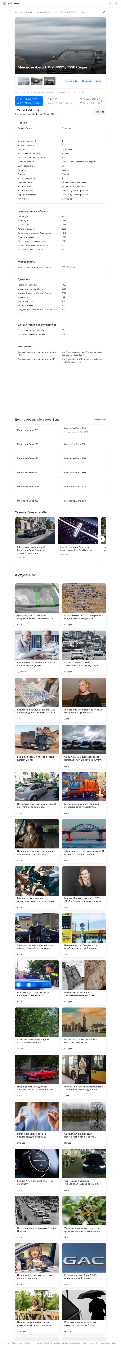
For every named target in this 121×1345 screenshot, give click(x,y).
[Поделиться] (104, 12)
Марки (29, 12)
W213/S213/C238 (69, 12)
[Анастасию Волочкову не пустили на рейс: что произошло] (84, 700)
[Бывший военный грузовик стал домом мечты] (37, 747)
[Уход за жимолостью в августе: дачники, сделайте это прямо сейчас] (84, 1218)
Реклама (28, 1343)
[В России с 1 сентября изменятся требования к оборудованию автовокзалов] (84, 1077)
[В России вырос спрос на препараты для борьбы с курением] (37, 1124)
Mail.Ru (6, 1343)
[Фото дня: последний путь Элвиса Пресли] (37, 1218)
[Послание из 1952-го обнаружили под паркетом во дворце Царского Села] (84, 605)
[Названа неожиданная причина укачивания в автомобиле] (37, 841)
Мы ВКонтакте (43, 1343)
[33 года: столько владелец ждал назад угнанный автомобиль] (37, 935)
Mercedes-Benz (44, 12)
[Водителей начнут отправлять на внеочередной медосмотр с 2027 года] (37, 700)
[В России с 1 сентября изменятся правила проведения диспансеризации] (37, 653)
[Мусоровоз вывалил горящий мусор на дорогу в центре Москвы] (84, 794)
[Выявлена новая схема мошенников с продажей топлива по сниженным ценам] (37, 888)
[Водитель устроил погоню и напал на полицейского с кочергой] (37, 982)
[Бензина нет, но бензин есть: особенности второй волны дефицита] (84, 935)
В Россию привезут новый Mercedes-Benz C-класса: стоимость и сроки (31, 550)
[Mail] (10, 3)
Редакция (55, 1343)
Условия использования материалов (78, 1343)
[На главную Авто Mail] (16, 3)
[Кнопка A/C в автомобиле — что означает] (37, 1171)
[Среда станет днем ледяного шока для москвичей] (37, 1029)
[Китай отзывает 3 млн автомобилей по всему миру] (84, 653)
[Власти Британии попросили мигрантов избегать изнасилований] (84, 1029)
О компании (17, 1343)
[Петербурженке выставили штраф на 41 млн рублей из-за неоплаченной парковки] (37, 794)
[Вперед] (102, 101)
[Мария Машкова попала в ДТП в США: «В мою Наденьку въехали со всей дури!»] (84, 888)
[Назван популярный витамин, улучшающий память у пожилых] (37, 1312)
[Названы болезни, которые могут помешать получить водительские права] (37, 1265)
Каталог (18, 12)
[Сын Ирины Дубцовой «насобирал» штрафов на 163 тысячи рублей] (84, 1171)
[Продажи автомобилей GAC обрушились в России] (84, 1265)
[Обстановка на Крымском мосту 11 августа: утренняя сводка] (84, 841)
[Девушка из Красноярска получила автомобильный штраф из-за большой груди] (37, 605)
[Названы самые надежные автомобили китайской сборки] (37, 1077)
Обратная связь (103, 1343)
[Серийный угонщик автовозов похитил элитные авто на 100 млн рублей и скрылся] (84, 747)
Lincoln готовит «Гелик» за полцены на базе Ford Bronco (76, 548)
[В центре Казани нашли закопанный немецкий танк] (84, 982)
